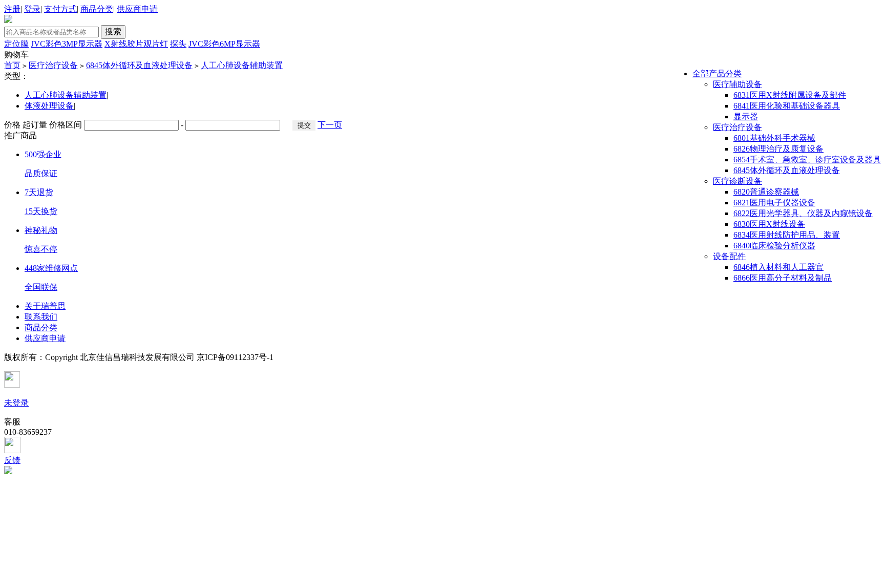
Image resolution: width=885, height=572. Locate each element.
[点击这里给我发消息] (442, 446)
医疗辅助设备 (737, 84)
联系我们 (41, 316)
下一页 (330, 124)
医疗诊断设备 (737, 181)
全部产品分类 (717, 73)
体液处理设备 (49, 105)
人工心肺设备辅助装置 (242, 65)
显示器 (745, 116)
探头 (178, 43)
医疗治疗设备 (53, 65)
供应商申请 (137, 9)
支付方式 (60, 9)
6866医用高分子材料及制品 (782, 277)
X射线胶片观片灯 (136, 43)
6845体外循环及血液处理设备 (139, 65)
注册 (12, 9)
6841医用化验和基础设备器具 (786, 105)
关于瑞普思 (45, 306)
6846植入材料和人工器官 (778, 267)
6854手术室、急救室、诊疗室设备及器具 (807, 159)
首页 (12, 65)
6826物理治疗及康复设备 (778, 148)
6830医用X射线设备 (769, 224)
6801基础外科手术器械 (774, 138)
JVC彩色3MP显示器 (66, 43)
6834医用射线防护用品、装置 (786, 234)
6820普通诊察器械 (766, 191)
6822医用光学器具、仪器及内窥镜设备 (803, 213)
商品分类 (96, 9)
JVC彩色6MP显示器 (224, 43)
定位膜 (16, 43)
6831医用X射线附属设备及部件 (789, 95)
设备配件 (729, 256)
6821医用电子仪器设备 (774, 202)
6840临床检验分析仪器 (774, 245)
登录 (32, 9)
